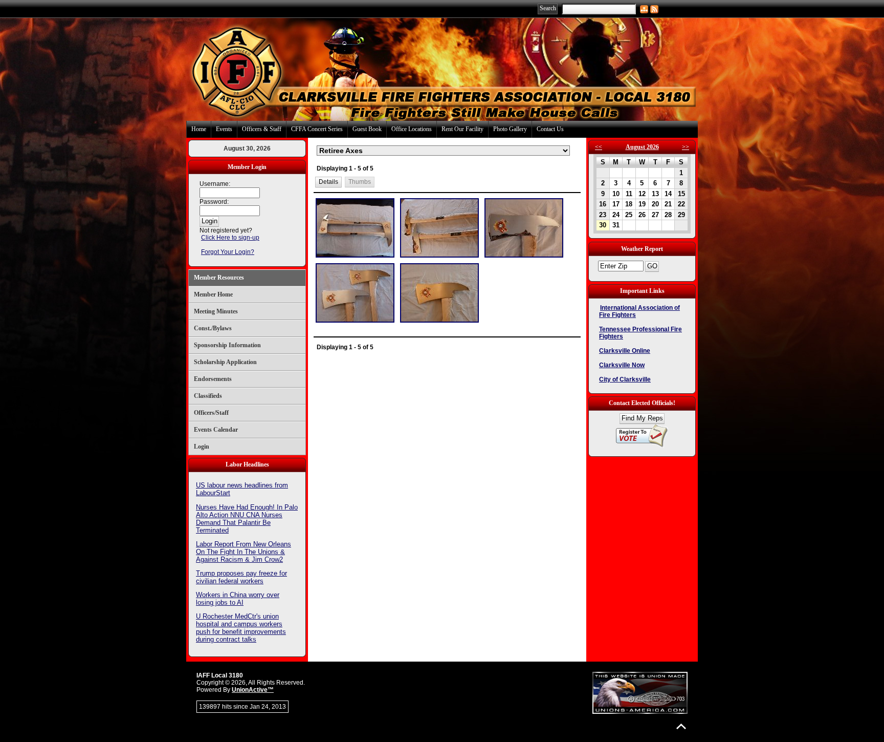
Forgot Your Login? (227, 252)
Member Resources (219, 277)
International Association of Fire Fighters (639, 311)
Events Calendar (216, 429)
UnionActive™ (253, 689)
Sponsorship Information (227, 345)
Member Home (213, 294)
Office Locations (411, 129)
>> (685, 147)
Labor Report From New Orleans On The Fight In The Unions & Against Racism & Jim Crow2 (243, 551)
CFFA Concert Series (317, 129)
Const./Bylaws (213, 328)
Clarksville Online (624, 350)
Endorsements (213, 379)
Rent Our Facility (462, 129)
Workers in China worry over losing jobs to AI (237, 598)
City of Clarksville (625, 379)
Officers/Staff (211, 412)
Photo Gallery (510, 129)
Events (224, 129)
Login (201, 446)
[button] (328, 182)
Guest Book (367, 129)
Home (198, 129)
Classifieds (208, 395)
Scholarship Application (225, 362)
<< (598, 147)
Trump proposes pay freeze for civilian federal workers (241, 577)
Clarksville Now (622, 365)
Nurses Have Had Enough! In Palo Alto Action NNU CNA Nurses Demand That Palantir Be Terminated (247, 518)
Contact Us (550, 129)
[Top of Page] (681, 726)
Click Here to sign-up (230, 237)
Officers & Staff (261, 129)
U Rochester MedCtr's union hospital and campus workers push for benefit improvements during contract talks (241, 627)
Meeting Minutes (216, 311)
